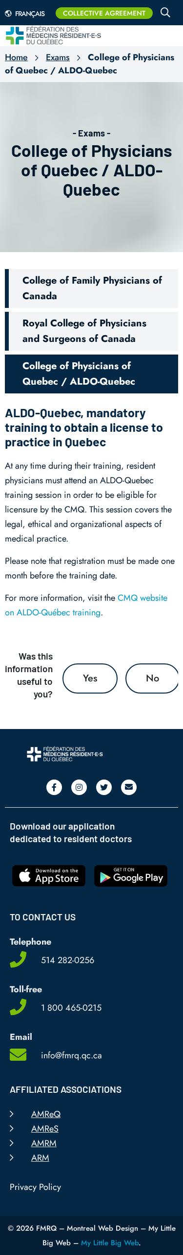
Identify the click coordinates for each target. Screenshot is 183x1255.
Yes (90, 678)
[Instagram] (79, 787)
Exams (58, 57)
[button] (91, 288)
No (152, 678)
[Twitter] (104, 787)
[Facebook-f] (54, 787)
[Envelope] (129, 787)
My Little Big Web (110, 1243)
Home (16, 57)
